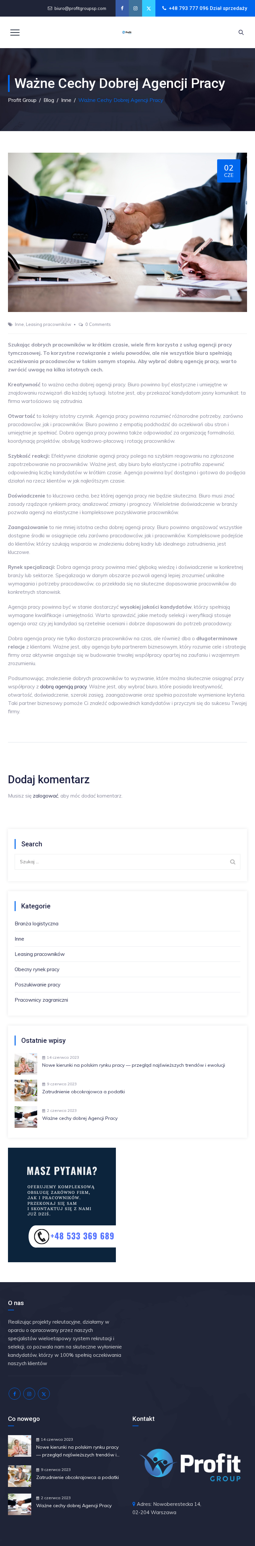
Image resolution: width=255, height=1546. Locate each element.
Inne (19, 324)
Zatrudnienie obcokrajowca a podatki (83, 1092)
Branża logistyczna (36, 923)
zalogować (45, 796)
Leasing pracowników (48, 324)
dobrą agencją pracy (63, 686)
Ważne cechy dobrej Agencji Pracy (80, 1118)
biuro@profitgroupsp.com (80, 8)
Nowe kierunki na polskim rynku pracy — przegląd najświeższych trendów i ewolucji (133, 1065)
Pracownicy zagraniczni (41, 1000)
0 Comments (98, 324)
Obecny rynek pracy (37, 969)
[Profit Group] (126, 32)
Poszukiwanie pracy (37, 984)
